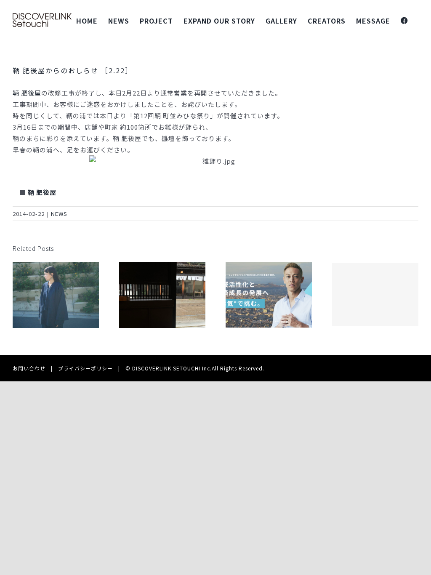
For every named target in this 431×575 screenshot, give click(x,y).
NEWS (59, 214)
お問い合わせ (29, 368)
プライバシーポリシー (85, 368)
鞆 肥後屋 (27, 92)
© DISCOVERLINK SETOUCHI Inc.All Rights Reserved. (194, 368)
